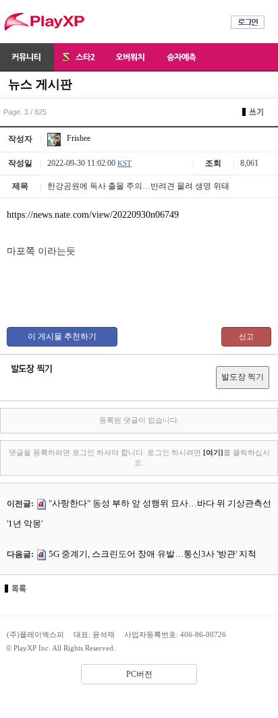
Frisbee (77, 138)
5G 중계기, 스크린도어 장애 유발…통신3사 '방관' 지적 (152, 554)
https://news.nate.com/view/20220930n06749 (93, 215)
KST (124, 163)
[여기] (213, 452)
